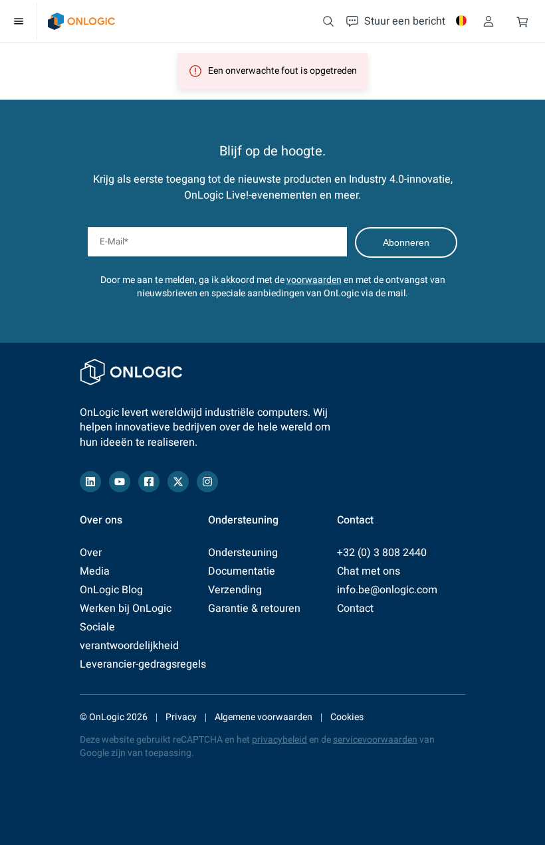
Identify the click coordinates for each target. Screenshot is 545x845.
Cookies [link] (347, 717)
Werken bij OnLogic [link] (125, 608)
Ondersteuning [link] (243, 553)
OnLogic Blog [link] (111, 590)
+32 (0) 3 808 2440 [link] (382, 553)
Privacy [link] (181, 717)
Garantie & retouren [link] (254, 608)
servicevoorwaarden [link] (375, 740)
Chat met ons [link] (368, 571)
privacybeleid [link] (279, 740)
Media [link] (95, 571)
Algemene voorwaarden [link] (263, 717)
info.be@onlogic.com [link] (387, 590)
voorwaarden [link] (314, 280)
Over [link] (91, 553)
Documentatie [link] (241, 571)
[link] (81, 21)
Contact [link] (355, 608)
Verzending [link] (235, 590)
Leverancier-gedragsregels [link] (143, 664)
